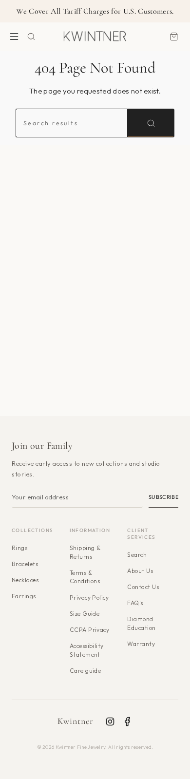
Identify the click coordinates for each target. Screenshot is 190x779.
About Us (140, 570)
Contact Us (143, 586)
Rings (19, 547)
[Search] (150, 123)
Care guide (85, 670)
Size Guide (85, 613)
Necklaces (25, 580)
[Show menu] (14, 36)
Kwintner (75, 721)
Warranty (141, 643)
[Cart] (174, 36)
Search (137, 554)
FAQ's (135, 603)
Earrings (24, 596)
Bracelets (25, 564)
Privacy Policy (89, 597)
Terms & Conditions (85, 577)
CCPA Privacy (90, 629)
